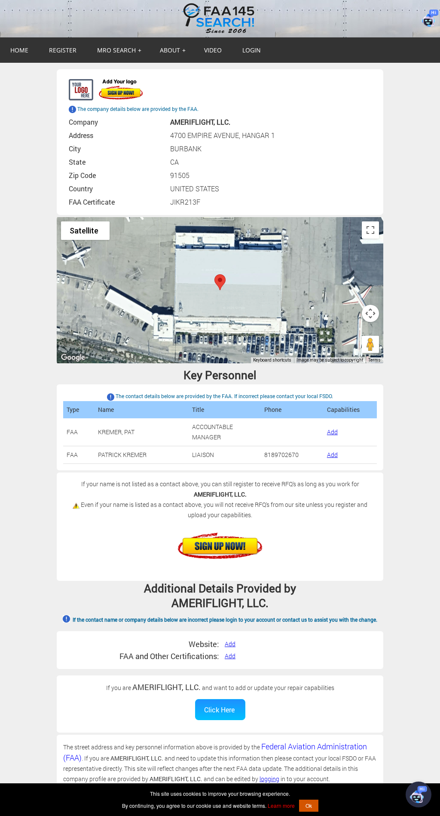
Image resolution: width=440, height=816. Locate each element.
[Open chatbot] (418, 794)
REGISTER (62, 50)
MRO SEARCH (119, 50)
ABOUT (173, 50)
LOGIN (251, 50)
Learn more (281, 805)
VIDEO (213, 50)
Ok (309, 805)
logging (269, 779)
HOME (19, 50)
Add (332, 432)
